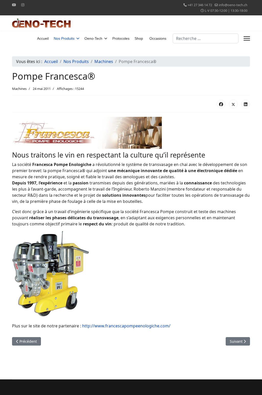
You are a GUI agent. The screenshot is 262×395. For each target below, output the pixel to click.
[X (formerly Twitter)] (233, 104)
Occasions (157, 38)
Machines (19, 88)
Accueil (43, 38)
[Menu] (247, 38)
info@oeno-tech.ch (233, 5)
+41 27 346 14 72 (200, 5)
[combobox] (205, 38)
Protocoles (120, 38)
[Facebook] (221, 104)
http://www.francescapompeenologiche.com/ (126, 326)
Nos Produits (64, 38)
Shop (139, 38)
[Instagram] (22, 4)
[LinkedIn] (245, 104)
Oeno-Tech (93, 38)
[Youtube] (14, 4)
